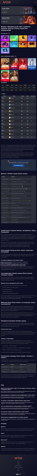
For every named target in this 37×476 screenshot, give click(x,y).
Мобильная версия (19, 465)
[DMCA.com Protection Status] (18, 474)
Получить (4, 12)
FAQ (18, 468)
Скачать (18, 470)
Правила (18, 462)
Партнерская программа (18, 467)
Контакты (18, 464)
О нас (18, 461)
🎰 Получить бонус (18, 165)
